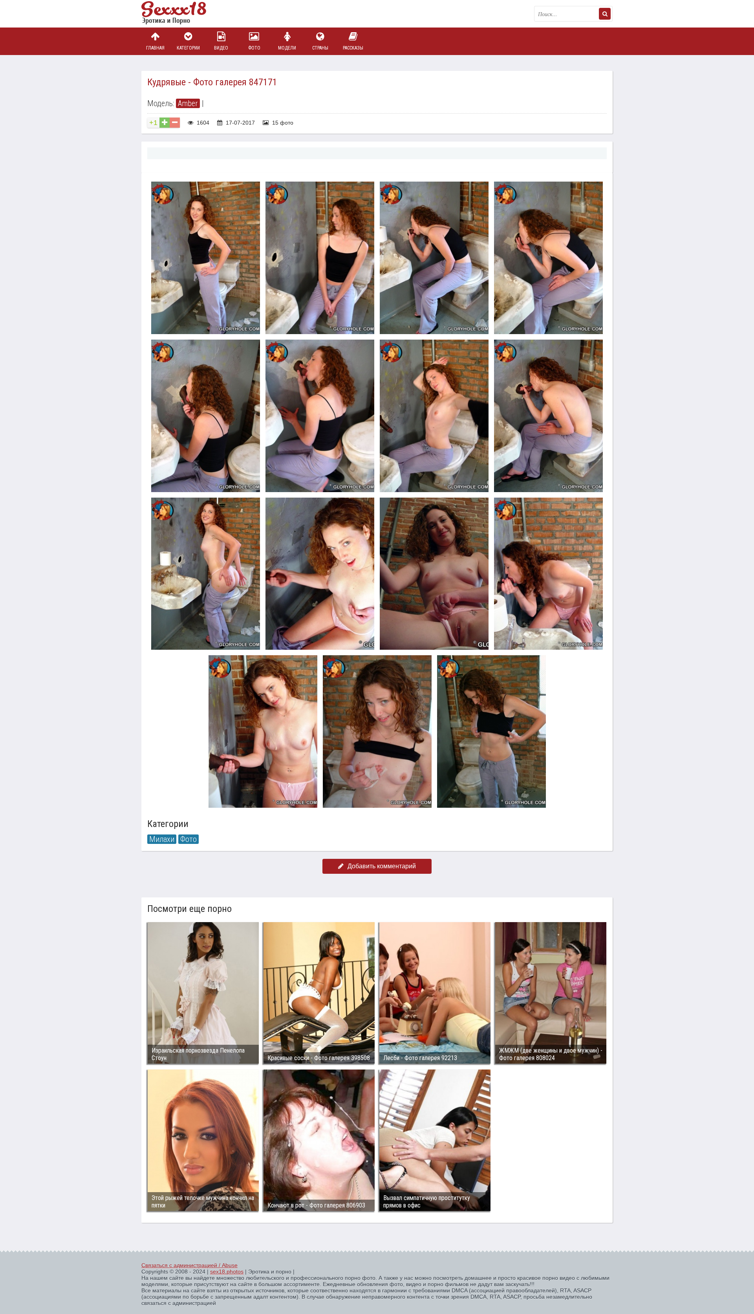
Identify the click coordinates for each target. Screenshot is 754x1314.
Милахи (161, 839)
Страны (320, 48)
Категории (188, 48)
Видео (221, 48)
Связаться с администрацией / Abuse (189, 1265)
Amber (188, 103)
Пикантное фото (180, 14)
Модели (287, 48)
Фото (254, 48)
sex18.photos (226, 1271)
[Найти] (605, 14)
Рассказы (353, 48)
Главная (155, 48)
